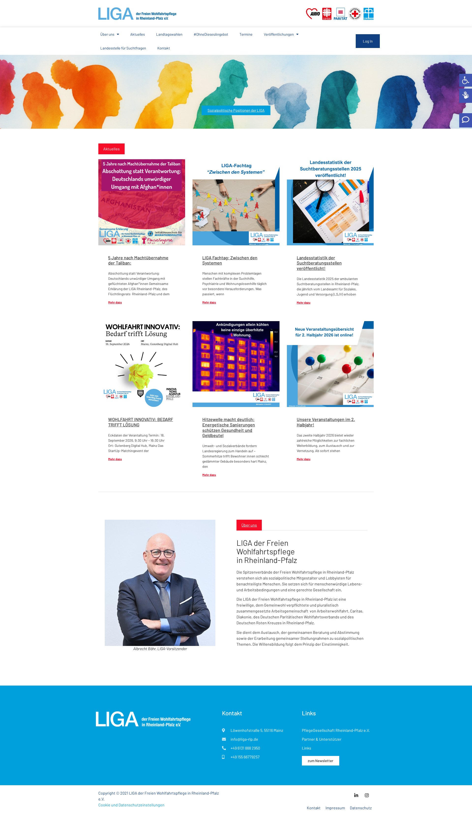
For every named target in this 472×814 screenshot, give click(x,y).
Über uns (107, 34)
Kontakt (163, 48)
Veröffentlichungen (279, 34)
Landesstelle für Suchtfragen (123, 48)
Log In (368, 41)
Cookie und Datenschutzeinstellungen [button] (131, 804)
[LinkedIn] (356, 795)
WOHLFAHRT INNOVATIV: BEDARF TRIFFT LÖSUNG (140, 422)
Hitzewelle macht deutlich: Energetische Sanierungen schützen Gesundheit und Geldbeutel (228, 427)
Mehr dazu (115, 302)
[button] (465, 80)
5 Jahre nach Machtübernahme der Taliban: (138, 260)
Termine (245, 34)
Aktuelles (137, 34)
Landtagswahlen (169, 34)
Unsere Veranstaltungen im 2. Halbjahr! (326, 422)
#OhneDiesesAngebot (211, 34)
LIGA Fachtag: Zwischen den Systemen (229, 260)
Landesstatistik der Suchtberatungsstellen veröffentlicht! (319, 263)
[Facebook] (366, 795)
